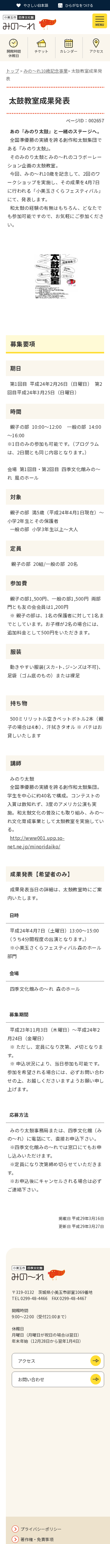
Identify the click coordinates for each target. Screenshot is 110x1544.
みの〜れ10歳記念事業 (45, 71)
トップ (12, 71)
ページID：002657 (85, 120)
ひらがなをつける (79, 5)
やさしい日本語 (35, 5)
